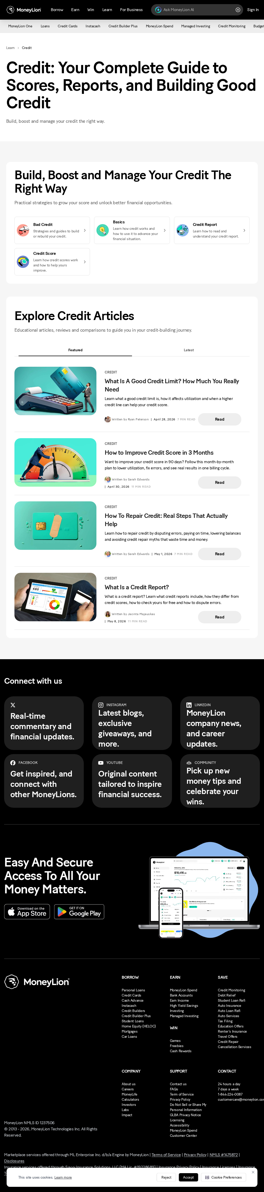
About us (129, 1084)
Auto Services (228, 1016)
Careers (128, 1089)
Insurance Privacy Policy (179, 1167)
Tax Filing (225, 1021)
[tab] (75, 350)
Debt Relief (226, 995)
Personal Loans (133, 990)
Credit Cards (131, 995)
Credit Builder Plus (136, 1016)
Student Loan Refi (231, 1000)
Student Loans (133, 1021)
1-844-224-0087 (230, 1094)
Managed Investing (184, 1016)
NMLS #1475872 (224, 1154)
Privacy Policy (180, 1099)
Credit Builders (133, 1011)
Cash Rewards (181, 1051)
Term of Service (182, 1094)
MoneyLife (129, 1094)
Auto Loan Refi (229, 1011)
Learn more (63, 1177)
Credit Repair (228, 1042)
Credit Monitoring (231, 990)
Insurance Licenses (218, 1167)
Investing (177, 1011)
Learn (10, 48)
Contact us (178, 1084)
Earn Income (179, 1000)
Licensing (177, 1120)
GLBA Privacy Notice (185, 1115)
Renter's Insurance (232, 1031)
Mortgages (129, 1031)
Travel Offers (227, 1036)
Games (175, 1041)
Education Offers (230, 1026)
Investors (129, 1105)
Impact (127, 1115)
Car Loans (129, 1036)
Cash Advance (133, 1000)
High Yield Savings (184, 1005)
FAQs (174, 1089)
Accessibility (179, 1125)
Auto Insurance (229, 1005)
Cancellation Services (234, 1047)
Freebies (177, 1046)
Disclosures (14, 1160)
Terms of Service (166, 1154)
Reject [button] (166, 1177)
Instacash (129, 1005)
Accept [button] (188, 1177)
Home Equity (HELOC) (139, 1026)
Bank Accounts (181, 995)
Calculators (130, 1099)
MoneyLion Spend (183, 990)
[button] (223, 1177)
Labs (125, 1110)
